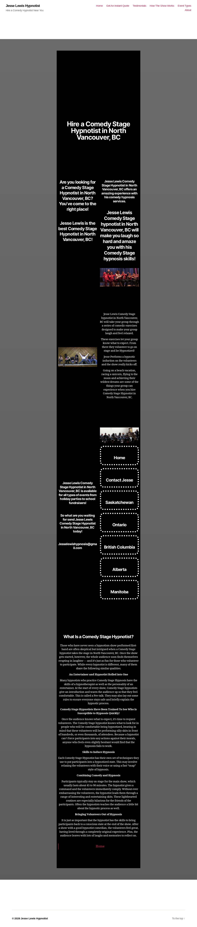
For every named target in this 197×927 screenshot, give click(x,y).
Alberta (119, 569)
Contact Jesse (119, 480)
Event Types (184, 5)
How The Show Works (162, 5)
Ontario (119, 524)
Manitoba (119, 591)
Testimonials (139, 5)
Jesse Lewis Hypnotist (23, 5)
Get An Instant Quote (117, 5)
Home (99, 5)
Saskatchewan (119, 502)
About (188, 10)
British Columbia (119, 547)
